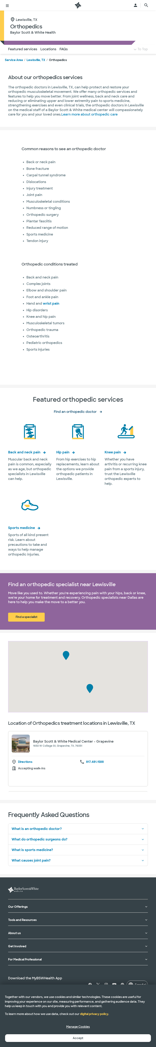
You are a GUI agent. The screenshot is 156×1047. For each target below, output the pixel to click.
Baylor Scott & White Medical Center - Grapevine (73, 741)
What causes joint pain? (31, 860)
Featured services (22, 49)
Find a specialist (26, 617)
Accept (78, 1038)
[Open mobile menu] (7, 5)
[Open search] (146, 5)
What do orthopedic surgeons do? (39, 839)
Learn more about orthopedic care (89, 114)
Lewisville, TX (36, 60)
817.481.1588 (95, 762)
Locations (48, 49)
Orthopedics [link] (58, 60)
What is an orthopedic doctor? (37, 829)
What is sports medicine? (32, 850)
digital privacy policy (94, 1014)
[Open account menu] (135, 5)
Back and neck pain (24, 452)
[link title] (78, 5)
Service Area (14, 60)
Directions (25, 762)
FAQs (64, 49)
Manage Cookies (78, 1027)
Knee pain (113, 452)
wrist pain (51, 303)
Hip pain (62, 452)
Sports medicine (21, 528)
